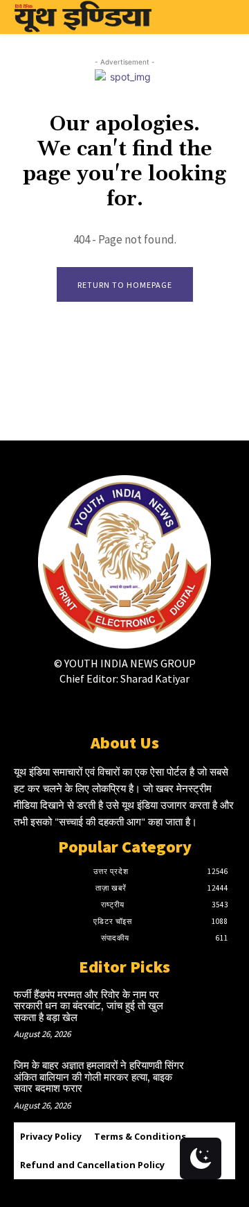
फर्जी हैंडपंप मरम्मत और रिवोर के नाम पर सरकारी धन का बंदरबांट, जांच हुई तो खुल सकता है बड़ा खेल (88, 1006)
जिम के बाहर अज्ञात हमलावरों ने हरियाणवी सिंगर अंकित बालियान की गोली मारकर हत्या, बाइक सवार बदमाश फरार (99, 1077)
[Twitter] (124, 705)
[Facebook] (75, 705)
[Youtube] (173, 705)
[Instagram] (100, 705)
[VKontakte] (149, 705)
